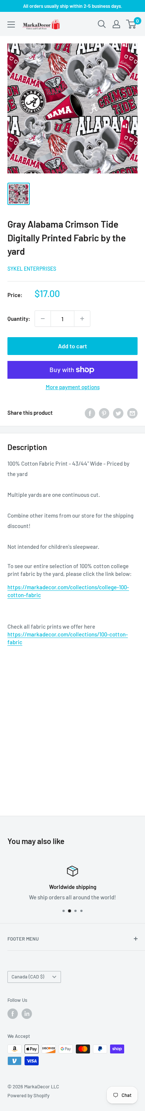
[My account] (116, 24)
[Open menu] (11, 24)
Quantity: (18, 318)
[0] (131, 24)
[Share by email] (132, 412)
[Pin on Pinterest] (104, 412)
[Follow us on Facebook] (12, 1014)
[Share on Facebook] (90, 412)
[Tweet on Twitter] (118, 412)
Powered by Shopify (28, 1095)
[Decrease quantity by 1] (43, 318)
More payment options (73, 387)
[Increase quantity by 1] (82, 318)
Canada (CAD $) (28, 977)
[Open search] (102, 24)
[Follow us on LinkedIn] (27, 1014)
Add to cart (72, 345)
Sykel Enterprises (31, 268)
